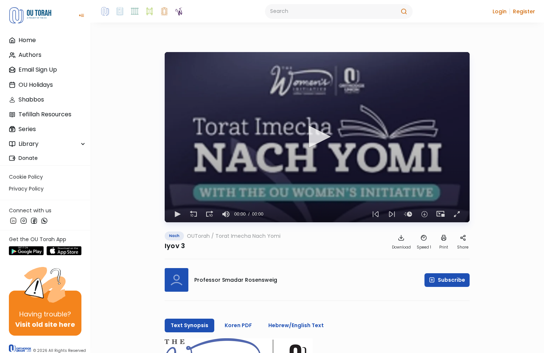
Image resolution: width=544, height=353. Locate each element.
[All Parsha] (149, 11)
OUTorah (198, 236)
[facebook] (34, 220)
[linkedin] (13, 220)
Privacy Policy (26, 188)
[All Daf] (164, 11)
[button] (500, 11)
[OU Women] (179, 11)
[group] (226, 214)
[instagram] (23, 220)
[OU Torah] (105, 11)
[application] (317, 137)
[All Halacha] (135, 11)
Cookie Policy (26, 177)
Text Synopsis (189, 325)
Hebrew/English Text (296, 325)
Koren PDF (238, 325)
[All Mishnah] (120, 11)
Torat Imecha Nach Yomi (248, 236)
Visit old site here (45, 324)
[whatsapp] (44, 220)
